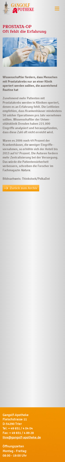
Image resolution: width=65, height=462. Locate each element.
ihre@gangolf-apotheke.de (22, 437)
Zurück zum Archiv (23, 188)
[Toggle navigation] (57, 8)
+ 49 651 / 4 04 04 (20, 428)
